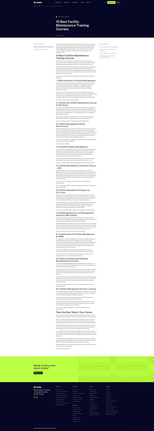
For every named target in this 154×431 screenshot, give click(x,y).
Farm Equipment (93, 407)
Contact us (88, 2)
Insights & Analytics (60, 405)
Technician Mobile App (61, 393)
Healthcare (91, 399)
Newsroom (108, 393)
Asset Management (60, 401)
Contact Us (108, 397)
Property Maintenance (94, 412)
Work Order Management (61, 391)
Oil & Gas (91, 410)
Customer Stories (76, 417)
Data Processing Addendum (112, 410)
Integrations (75, 395)
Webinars (75, 415)
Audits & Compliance (77, 397)
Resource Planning (60, 399)
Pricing (82, 2)
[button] (58, 2)
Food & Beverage (93, 391)
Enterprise (75, 389)
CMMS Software (59, 389)
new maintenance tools (72, 45)
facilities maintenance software (66, 332)
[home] (38, 2)
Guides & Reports (76, 411)
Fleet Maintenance (93, 405)
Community (75, 421)
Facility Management (94, 397)
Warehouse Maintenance (94, 414)
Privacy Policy (109, 404)
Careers (108, 391)
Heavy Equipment (93, 408)
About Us (108, 389)
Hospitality (91, 395)
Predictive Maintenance (61, 397)
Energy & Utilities (93, 393)
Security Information (110, 407)
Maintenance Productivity (78, 393)
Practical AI (75, 391)
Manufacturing (92, 389)
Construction (92, 403)
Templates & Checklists (78, 413)
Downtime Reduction (77, 399)
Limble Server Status (111, 401)
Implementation (76, 401)
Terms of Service (110, 408)
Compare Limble (76, 419)
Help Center (108, 399)
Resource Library (76, 407)
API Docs (108, 395)
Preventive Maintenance (61, 395)
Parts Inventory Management (62, 403)
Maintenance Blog (77, 409)
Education (91, 401)
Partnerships (109, 403)
